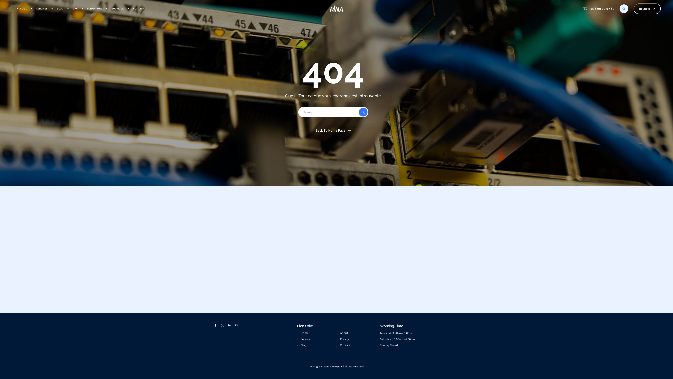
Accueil (22, 9)
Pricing (344, 339)
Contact (138, 9)
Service (305, 339)
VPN (75, 9)
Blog (60, 9)
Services (41, 9)
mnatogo (335, 366)
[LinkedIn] (229, 325)
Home (305, 333)
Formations (94, 9)
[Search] (624, 8)
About (344, 333)
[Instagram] (236, 325)
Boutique (118, 9)
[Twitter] (222, 325)
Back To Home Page (330, 130)
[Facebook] (215, 325)
